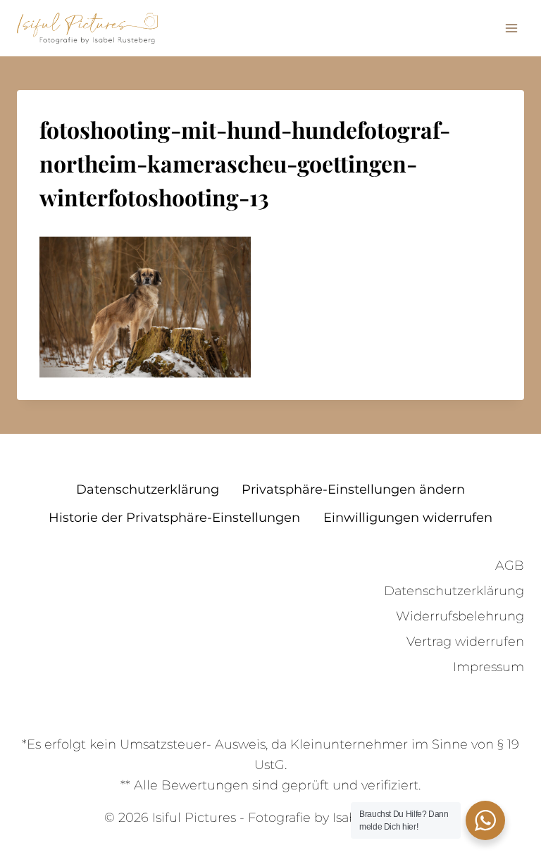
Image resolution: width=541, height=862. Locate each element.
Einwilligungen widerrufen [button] (407, 517)
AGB (509, 565)
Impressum (488, 667)
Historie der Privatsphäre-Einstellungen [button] (174, 517)
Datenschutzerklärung (147, 489)
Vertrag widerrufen (465, 641)
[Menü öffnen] (511, 28)
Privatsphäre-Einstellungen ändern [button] (353, 489)
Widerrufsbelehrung (460, 616)
